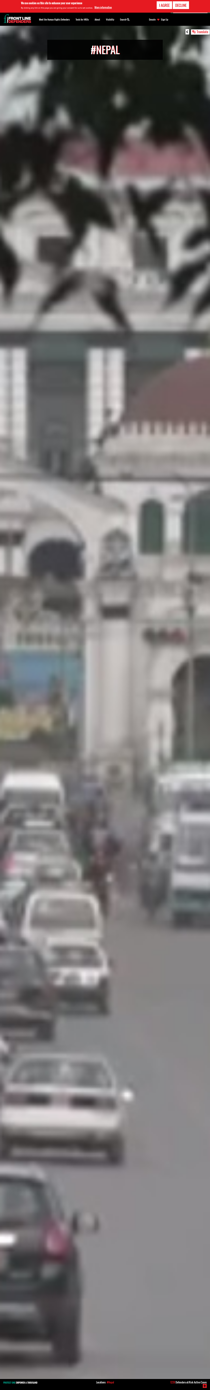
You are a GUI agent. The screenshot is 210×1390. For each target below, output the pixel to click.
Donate (152, 19)
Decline (181, 5)
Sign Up (164, 19)
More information (103, 7)
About (97, 19)
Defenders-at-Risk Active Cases (188, 1382)
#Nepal (110, 1382)
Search (123, 19)
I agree (164, 5)
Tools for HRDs (82, 19)
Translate (202, 31)
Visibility (110, 19)
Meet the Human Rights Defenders (54, 19)
